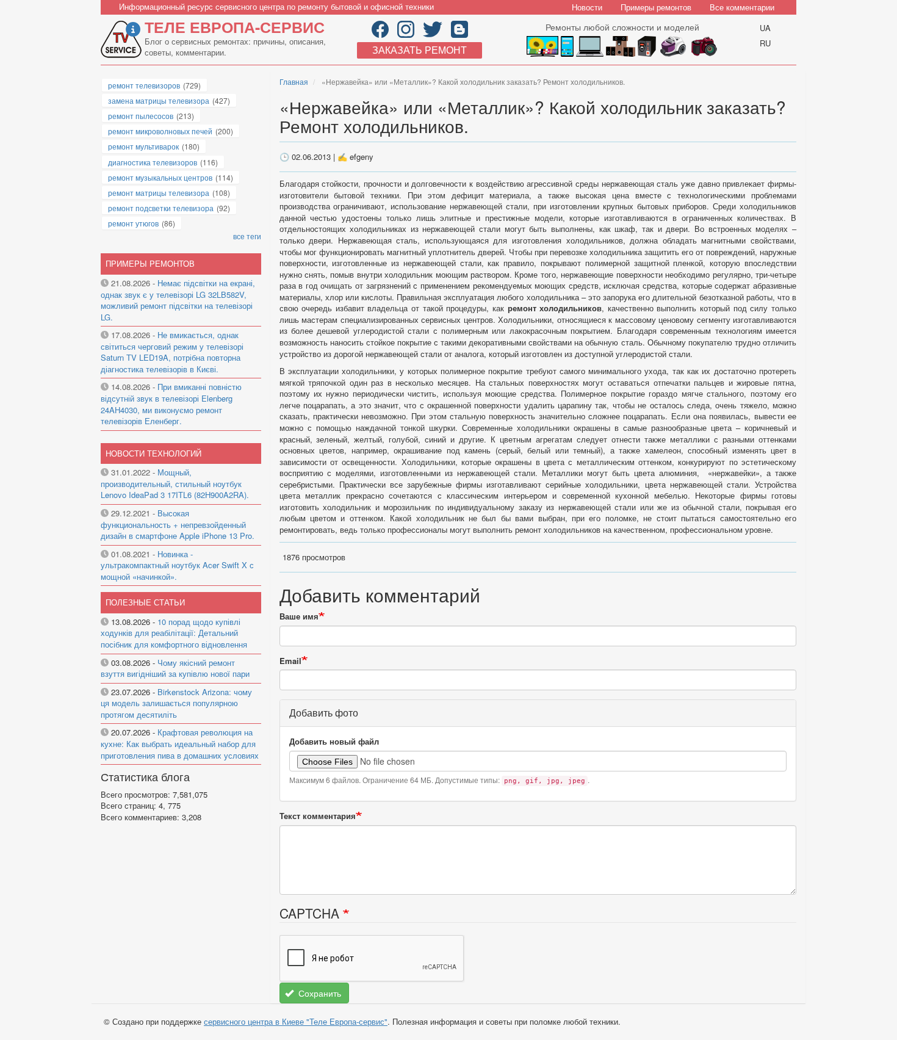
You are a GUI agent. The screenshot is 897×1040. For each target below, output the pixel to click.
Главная (293, 81)
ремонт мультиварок (143, 146)
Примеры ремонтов (656, 7)
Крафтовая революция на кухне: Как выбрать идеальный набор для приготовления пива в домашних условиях (180, 743)
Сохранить (318, 993)
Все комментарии (742, 7)
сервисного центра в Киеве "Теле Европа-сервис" (295, 1021)
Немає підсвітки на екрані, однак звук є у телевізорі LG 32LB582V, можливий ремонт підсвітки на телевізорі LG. (178, 300)
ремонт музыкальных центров (160, 177)
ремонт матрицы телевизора (158, 192)
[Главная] (123, 39)
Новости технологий (153, 453)
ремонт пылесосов (140, 115)
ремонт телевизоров (144, 85)
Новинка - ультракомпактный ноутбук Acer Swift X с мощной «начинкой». (177, 565)
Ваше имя (299, 616)
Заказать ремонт (419, 50)
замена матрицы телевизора (158, 100)
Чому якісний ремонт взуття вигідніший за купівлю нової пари (175, 668)
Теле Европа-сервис (235, 27)
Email (290, 660)
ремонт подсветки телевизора (161, 208)
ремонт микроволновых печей (160, 131)
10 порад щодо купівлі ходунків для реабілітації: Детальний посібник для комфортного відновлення (174, 633)
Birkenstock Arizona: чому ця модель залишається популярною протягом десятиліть (176, 703)
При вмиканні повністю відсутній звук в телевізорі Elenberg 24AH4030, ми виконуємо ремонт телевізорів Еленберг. (171, 404)
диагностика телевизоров (152, 162)
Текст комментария (317, 816)
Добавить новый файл (334, 741)
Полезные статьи (145, 602)
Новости (587, 7)
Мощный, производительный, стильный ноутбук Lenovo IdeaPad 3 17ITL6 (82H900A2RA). (175, 483)
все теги (247, 236)
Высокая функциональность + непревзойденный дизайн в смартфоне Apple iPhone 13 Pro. (177, 524)
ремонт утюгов (133, 223)
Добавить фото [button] (323, 713)
